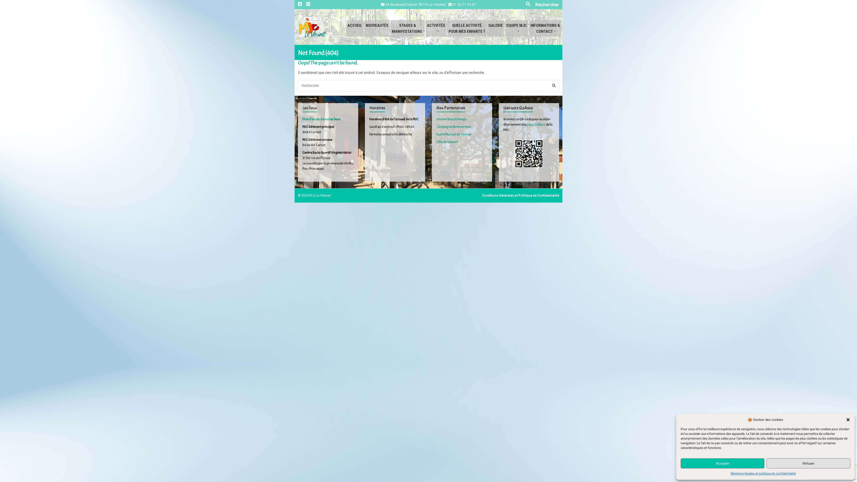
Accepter (722, 463)
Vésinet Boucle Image (451, 119)
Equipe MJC (516, 25)
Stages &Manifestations (407, 28)
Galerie (496, 25)
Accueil (354, 25)
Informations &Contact (545, 28)
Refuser (808, 463)
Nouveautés (377, 25)
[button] (848, 420)
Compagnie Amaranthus (453, 127)
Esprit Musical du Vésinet (453, 134)
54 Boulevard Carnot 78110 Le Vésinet (415, 4)
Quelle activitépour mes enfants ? (467, 28)
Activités (436, 25)
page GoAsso (535, 124)
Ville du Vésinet (447, 142)
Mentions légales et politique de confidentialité (763, 473)
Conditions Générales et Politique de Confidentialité (520, 195)
